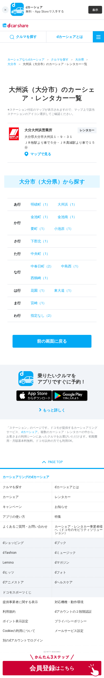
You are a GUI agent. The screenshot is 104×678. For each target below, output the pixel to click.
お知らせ (61, 507)
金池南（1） (67, 217)
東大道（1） (63, 290)
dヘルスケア (64, 582)
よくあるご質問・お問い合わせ (25, 526)
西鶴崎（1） (40, 278)
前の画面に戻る (52, 341)
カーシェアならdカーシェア (26, 59)
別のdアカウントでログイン (23, 640)
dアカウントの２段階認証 (73, 611)
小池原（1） (63, 229)
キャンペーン (12, 507)
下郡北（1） (40, 241)
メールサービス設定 (69, 631)
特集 (58, 517)
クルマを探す (60, 59)
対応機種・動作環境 (69, 602)
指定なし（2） (42, 316)
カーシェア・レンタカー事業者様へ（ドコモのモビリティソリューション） (79, 530)
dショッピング (13, 543)
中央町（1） (40, 254)
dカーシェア (29, 432)
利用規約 (9, 611)
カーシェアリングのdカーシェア (26, 477)
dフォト (60, 572)
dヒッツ (8, 572)
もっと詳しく (54, 410)
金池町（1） (40, 217)
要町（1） (38, 229)
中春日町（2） (42, 266)
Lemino (8, 562)
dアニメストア (13, 582)
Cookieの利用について (19, 631)
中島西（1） (70, 266)
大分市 (11, 64)
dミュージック (65, 553)
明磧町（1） (40, 204)
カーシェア (11, 497)
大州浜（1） (67, 204)
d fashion (10, 553)
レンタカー (63, 497)
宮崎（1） (38, 303)
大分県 (79, 59)
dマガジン (62, 562)
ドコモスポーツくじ (17, 592)
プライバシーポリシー (71, 621)
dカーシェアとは (67, 487)
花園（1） (38, 290)
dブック (60, 543)
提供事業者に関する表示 (20, 602)
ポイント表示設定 (15, 621)
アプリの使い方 (14, 517)
